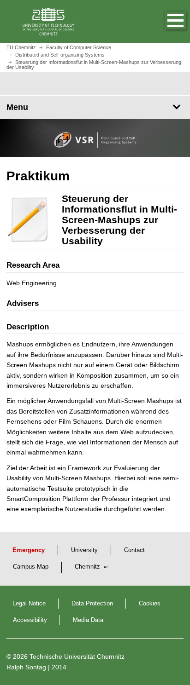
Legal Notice (29, 603)
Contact (134, 550)
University (84, 550)
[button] (166, 21)
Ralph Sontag (26, 667)
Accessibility (30, 620)
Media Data (88, 620)
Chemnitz (88, 567)
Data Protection (92, 603)
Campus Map (30, 567)
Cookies (149, 603)
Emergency (28, 550)
